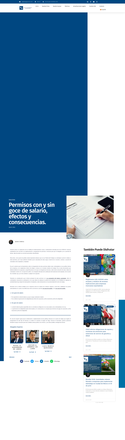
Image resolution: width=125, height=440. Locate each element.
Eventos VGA (92, 6)
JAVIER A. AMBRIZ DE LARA (32, 346)
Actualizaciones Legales (79, 6)
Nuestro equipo (57, 6)
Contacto (101, 6)
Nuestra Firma (45, 6)
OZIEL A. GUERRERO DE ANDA (17, 347)
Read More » (88, 295)
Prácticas (67, 6)
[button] (25, 361)
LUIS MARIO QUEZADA (48, 347)
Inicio (37, 6)
